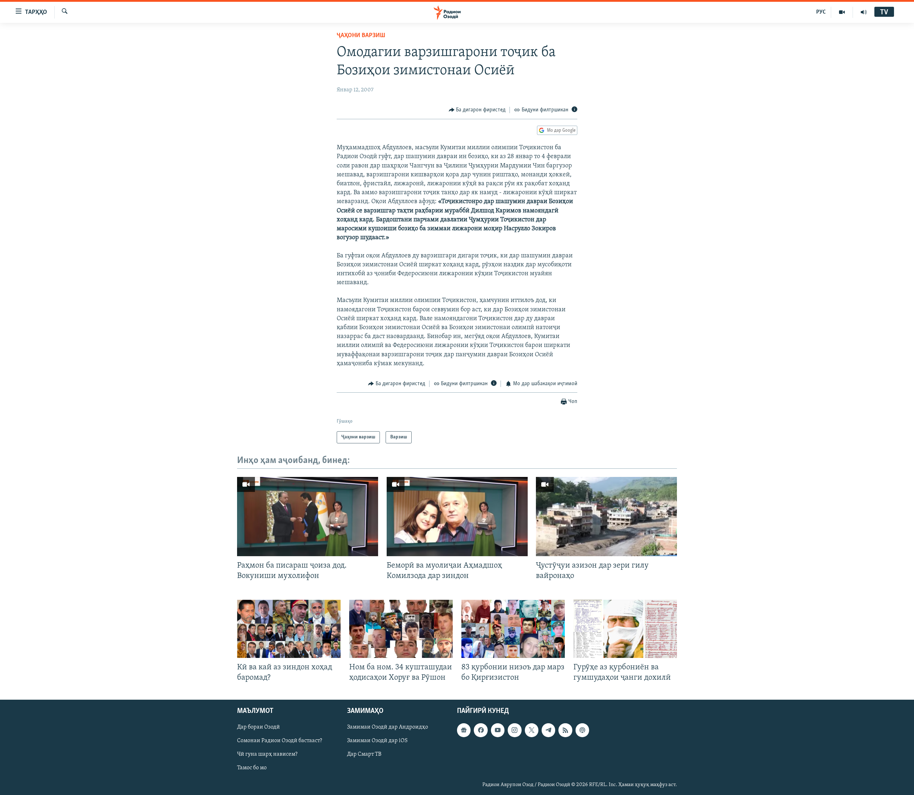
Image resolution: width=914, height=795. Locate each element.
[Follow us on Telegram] (548, 730)
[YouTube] (842, 12)
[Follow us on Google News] (464, 730)
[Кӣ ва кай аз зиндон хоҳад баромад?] (289, 629)
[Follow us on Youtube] (497, 730)
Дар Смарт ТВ (364, 754)
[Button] (477, 110)
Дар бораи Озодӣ (258, 727)
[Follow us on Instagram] (514, 730)
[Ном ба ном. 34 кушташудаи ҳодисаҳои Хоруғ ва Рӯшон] (401, 629)
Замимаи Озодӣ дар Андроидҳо (387, 727)
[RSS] (565, 730)
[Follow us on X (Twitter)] (531, 730)
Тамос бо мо (252, 768)
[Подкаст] (582, 730)
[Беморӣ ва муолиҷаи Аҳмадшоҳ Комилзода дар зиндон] (457, 516)
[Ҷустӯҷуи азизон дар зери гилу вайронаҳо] (606, 516)
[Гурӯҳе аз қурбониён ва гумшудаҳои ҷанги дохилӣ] (625, 629)
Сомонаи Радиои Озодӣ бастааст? (279, 741)
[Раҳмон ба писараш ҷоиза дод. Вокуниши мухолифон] (307, 516)
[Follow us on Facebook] (480, 730)
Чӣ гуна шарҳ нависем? (267, 754)
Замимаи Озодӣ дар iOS (377, 741)
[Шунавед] (863, 12)
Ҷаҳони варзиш (361, 35)
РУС (821, 12)
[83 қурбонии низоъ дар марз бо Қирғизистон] (513, 629)
